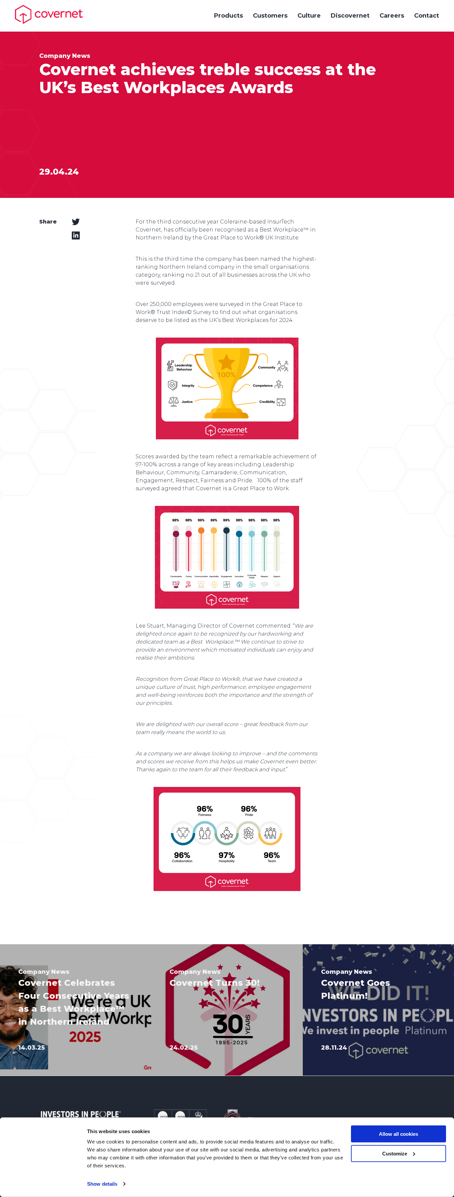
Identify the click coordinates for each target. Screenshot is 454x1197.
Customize (394, 1153)
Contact (426, 15)
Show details (102, 1184)
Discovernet (350, 15)
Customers (270, 15)
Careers (392, 15)
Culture (309, 15)
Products (228, 15)
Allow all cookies (398, 1134)
